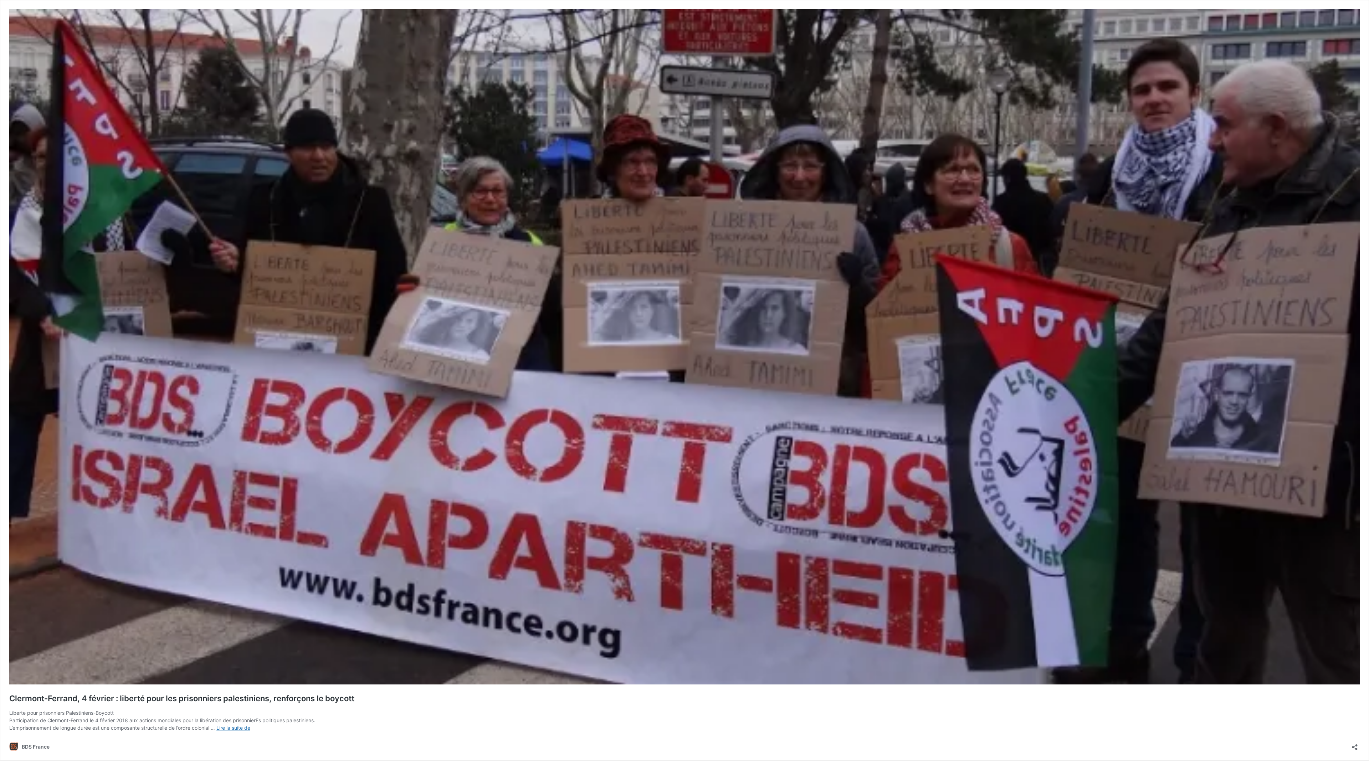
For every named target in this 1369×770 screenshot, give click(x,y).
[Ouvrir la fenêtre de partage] (1355, 744)
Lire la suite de (233, 728)
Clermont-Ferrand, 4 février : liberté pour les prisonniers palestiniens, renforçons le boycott (181, 698)
